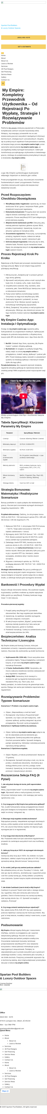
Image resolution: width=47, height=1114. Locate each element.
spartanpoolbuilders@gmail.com (12, 1028)
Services (4, 66)
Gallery (3, 77)
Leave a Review (7, 63)
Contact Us (5, 80)
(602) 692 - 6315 (6, 1017)
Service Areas (6, 74)
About (3, 58)
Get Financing (6, 72)
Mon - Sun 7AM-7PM (7, 1025)
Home (3, 55)
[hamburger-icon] (2, 53)
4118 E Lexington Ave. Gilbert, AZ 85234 (15, 1021)
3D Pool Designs (7, 69)
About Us (4, 61)
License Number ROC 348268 (6, 984)
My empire (13, 128)
